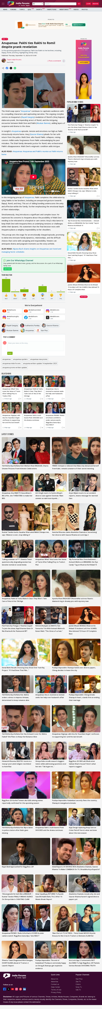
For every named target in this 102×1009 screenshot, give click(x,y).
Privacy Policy (56, 992)
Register (95, 4)
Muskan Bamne (43, 123)
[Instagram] (16, 989)
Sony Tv (79, 987)
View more (84, 296)
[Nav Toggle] (3, 4)
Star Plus (79, 979)
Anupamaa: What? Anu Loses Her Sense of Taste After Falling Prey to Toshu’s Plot (11, 392)
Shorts (39, 9)
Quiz (29, 9)
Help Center (55, 987)
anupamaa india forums (11, 363)
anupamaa (6, 359)
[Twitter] (8, 989)
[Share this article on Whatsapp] (15, 68)
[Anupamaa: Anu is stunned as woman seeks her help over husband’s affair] (55, 381)
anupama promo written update (14, 367)
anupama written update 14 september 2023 (40, 363)
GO (79, 4)
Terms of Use (56, 990)
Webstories (63, 9)
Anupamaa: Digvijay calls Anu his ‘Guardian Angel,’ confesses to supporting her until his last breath (11, 418)
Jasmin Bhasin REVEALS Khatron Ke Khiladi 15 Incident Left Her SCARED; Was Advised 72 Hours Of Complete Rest (83, 287)
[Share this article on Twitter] (11, 68)
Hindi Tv (4, 39)
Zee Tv (78, 981)
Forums (13, 9)
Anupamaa (25, 111)
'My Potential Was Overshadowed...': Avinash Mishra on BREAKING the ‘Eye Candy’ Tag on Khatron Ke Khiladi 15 (83, 223)
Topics (22, 9)
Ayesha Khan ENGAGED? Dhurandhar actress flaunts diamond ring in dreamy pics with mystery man (83, 159)
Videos (76, 9)
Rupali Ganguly (28, 117)
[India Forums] (18, 3)
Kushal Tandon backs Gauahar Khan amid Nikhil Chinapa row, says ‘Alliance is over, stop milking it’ (83, 191)
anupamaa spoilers (20, 359)
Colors (78, 984)
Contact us (55, 984)
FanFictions (51, 9)
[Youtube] (12, 989)
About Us (54, 979)
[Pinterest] (20, 989)
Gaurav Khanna (36, 134)
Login (88, 4)
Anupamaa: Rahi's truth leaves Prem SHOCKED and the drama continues (33, 417)
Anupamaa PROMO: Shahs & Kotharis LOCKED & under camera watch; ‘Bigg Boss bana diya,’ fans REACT (55, 420)
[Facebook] (4, 989)
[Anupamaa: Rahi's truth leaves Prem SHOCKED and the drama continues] (33, 407)
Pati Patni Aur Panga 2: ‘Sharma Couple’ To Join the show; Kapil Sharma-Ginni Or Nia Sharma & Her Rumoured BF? (83, 127)
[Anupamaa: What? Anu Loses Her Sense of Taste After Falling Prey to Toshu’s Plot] (12, 381)
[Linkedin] (24, 989)
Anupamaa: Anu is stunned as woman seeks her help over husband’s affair (55, 392)
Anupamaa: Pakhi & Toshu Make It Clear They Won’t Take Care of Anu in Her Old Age (33, 392)
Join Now (8, 269)
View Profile (10, 62)
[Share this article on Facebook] (7, 68)
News (5, 9)
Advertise (54, 981)
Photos (85, 9)
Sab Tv (78, 990)
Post (10, 353)
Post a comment (55, 61)
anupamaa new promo (38, 359)
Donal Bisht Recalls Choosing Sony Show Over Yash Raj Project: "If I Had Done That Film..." (82, 255)
